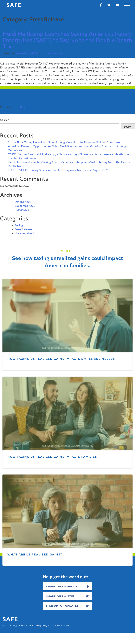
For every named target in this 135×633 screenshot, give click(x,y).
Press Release (21, 107)
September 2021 (25, 206)
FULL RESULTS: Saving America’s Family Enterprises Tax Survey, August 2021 (58, 170)
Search (4, 120)
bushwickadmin (52, 53)
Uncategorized (24, 233)
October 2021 (23, 202)
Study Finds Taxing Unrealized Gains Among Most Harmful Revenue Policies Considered (65, 142)
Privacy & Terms (61, 626)
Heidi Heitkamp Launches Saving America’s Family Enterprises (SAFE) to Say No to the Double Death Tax (67, 41)
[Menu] (127, 5)
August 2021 (22, 210)
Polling (18, 225)
